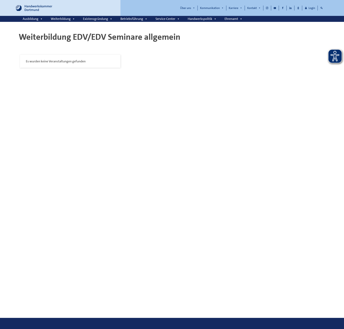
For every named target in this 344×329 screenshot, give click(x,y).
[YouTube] (275, 8)
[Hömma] (298, 8)
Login (312, 8)
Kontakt (252, 8)
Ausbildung (30, 19)
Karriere (233, 8)
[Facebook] (282, 8)
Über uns (185, 8)
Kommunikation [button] (210, 8)
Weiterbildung (61, 19)
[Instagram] (267, 8)
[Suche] (321, 8)
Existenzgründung (95, 19)
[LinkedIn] (290, 8)
